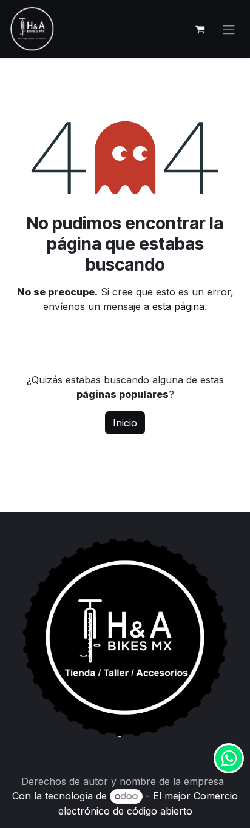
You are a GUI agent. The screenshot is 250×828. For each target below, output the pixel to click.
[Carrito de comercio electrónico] (199, 29)
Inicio (125, 423)
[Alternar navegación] (229, 29)
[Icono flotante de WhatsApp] (229, 758)
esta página (178, 306)
